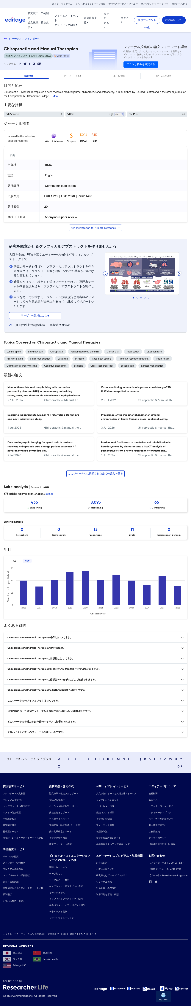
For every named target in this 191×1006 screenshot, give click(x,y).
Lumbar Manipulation (152, 365)
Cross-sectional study (101, 365)
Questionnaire (154, 351)
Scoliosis (78, 365)
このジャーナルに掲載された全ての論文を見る (95, 473)
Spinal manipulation (40, 358)
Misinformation (15, 358)
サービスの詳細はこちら (35, 315)
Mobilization (132, 351)
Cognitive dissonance (55, 365)
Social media (127, 365)
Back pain (63, 358)
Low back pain (35, 351)
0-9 (180, 766)
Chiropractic (56, 351)
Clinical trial (113, 351)
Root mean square (101, 358)
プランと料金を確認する (140, 64)
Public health (162, 358)
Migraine (79, 358)
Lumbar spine (14, 351)
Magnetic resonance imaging (133, 358)
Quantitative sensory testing (22, 365)
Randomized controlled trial (85, 351)
